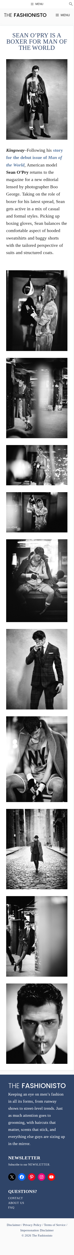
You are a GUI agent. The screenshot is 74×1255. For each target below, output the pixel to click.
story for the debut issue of (34, 157)
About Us (16, 1203)
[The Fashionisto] (25, 15)
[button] (71, 4)
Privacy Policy (32, 1225)
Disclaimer (14, 1225)
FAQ (11, 1207)
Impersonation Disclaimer (36, 1230)
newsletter (39, 1164)
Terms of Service (55, 1225)
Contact (15, 1198)
